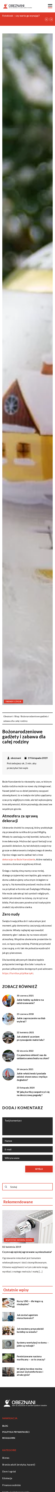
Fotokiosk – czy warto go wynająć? (21, 15)
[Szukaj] (6, 1187)
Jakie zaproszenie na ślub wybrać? (31, 1020)
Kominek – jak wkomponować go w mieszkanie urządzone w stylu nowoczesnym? (21, 19)
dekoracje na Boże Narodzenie (18, 859)
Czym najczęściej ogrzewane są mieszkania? (27, 1251)
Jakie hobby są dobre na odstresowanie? (30, 1001)
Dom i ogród (9, 1471)
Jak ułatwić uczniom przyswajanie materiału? (30, 1038)
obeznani (16, 758)
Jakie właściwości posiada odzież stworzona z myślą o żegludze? (32, 1076)
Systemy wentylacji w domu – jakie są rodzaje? (33, 1344)
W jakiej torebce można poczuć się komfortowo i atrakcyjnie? (30, 1371)
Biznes (5, 1457)
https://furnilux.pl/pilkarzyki (17, 973)
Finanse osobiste (11, 1485)
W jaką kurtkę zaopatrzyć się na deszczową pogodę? (33, 1093)
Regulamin (8, 1438)
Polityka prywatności (15, 1432)
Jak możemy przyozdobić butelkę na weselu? (30, 1330)
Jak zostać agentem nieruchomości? (27, 1316)
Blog (5, 1425)
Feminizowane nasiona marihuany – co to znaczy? (31, 1358)
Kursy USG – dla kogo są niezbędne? (30, 1303)
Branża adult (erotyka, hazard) (18, 1464)
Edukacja (7, 1478)
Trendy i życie (13, 701)
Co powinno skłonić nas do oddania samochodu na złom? (33, 1056)
